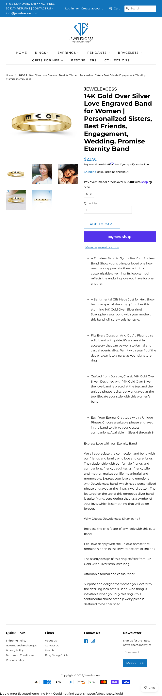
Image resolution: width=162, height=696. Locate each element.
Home (21, 53)
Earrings (67, 53)
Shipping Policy (16, 640)
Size (87, 187)
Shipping (90, 172)
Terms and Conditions (20, 655)
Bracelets (129, 53)
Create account (92, 8)
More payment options (102, 247)
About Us (51, 640)
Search (49, 650)
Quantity (90, 203)
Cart (117, 8)
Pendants (97, 53)
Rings (41, 53)
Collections (118, 60)
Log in (69, 8)
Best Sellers (83, 60)
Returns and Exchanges (21, 645)
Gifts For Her (46, 60)
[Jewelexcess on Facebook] (86, 641)
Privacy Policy (15, 650)
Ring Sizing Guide (56, 655)
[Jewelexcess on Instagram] (92, 641)
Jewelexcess (92, 675)
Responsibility (15, 660)
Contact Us (52, 645)
